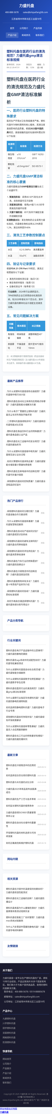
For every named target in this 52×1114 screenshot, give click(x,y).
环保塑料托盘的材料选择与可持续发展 (26, 834)
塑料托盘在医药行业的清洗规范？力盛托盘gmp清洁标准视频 (25, 690)
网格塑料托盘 (9, 1037)
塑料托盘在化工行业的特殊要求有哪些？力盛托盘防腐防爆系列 (25, 737)
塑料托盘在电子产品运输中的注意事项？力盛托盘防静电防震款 (25, 652)
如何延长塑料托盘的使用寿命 (26, 805)
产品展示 (7, 1068)
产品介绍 (12, 35)
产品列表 (37, 28)
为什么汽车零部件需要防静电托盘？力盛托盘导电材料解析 (25, 928)
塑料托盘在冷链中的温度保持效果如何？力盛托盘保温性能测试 (25, 890)
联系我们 (40, 35)
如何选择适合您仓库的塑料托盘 (26, 775)
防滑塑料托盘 (9, 1042)
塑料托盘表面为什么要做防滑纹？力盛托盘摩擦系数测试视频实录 (25, 909)
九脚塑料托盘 (9, 1018)
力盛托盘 (4, 1112)
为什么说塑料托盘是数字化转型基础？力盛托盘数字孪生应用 (25, 680)
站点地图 (13, 1108)
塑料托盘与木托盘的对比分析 (26, 782)
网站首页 (7, 1058)
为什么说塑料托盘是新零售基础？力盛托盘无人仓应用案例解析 (25, 728)
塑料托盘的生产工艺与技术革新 (26, 799)
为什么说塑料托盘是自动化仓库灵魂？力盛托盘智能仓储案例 (25, 671)
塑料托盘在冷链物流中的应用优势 (26, 767)
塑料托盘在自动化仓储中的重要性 (26, 824)
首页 (12, 28)
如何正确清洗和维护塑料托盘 (26, 843)
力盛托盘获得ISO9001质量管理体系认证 (26, 814)
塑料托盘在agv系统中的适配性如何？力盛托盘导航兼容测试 (26, 662)
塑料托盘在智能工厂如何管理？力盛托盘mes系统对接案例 (25, 919)
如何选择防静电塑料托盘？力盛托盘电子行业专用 (25, 709)
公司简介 (24, 28)
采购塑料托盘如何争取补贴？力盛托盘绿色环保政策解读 (25, 718)
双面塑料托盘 (9, 1032)
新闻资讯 (26, 35)
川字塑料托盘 (9, 1023)
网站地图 (4, 1108)
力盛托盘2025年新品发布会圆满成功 (26, 791)
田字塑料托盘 (9, 1028)
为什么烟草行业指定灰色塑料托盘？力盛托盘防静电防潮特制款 (25, 699)
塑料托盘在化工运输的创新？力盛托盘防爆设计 (25, 900)
